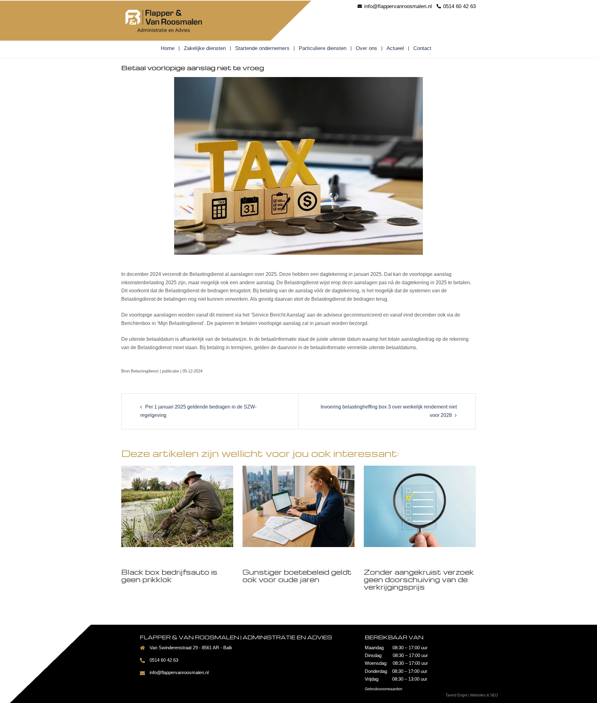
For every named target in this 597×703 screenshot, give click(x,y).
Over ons (366, 48)
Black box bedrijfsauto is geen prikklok (169, 576)
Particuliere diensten (322, 48)
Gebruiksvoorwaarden (383, 689)
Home (167, 48)
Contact (422, 48)
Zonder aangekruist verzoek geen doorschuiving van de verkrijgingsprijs (419, 579)
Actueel (395, 48)
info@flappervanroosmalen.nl (179, 672)
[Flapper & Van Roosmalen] (177, 20)
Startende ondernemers (262, 48)
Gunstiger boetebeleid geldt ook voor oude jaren (297, 576)
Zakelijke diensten (205, 48)
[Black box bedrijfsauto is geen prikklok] (177, 506)
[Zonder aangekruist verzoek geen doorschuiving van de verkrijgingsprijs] (420, 506)
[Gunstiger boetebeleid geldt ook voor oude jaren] (298, 506)
